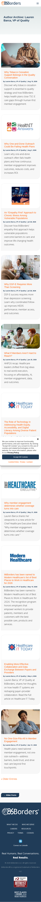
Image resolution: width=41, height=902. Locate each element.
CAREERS (13, 829)
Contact (29, 462)
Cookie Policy (13, 462)
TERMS (20, 833)
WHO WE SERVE (28, 824)
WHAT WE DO (12, 824)
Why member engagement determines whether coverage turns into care (19, 506)
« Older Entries (9, 778)
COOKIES (30, 833)
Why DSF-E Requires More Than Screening (18, 285)
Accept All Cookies (20, 457)
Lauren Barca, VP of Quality (15, 81)
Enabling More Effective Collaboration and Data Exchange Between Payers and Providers (20, 668)
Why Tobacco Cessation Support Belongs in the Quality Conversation (19, 75)
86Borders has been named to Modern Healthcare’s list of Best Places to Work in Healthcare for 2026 (20, 578)
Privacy (22, 462)
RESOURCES (26, 829)
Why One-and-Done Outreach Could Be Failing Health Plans (19, 145)
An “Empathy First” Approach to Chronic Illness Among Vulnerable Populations (20, 215)
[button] (38, 439)
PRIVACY (10, 833)
